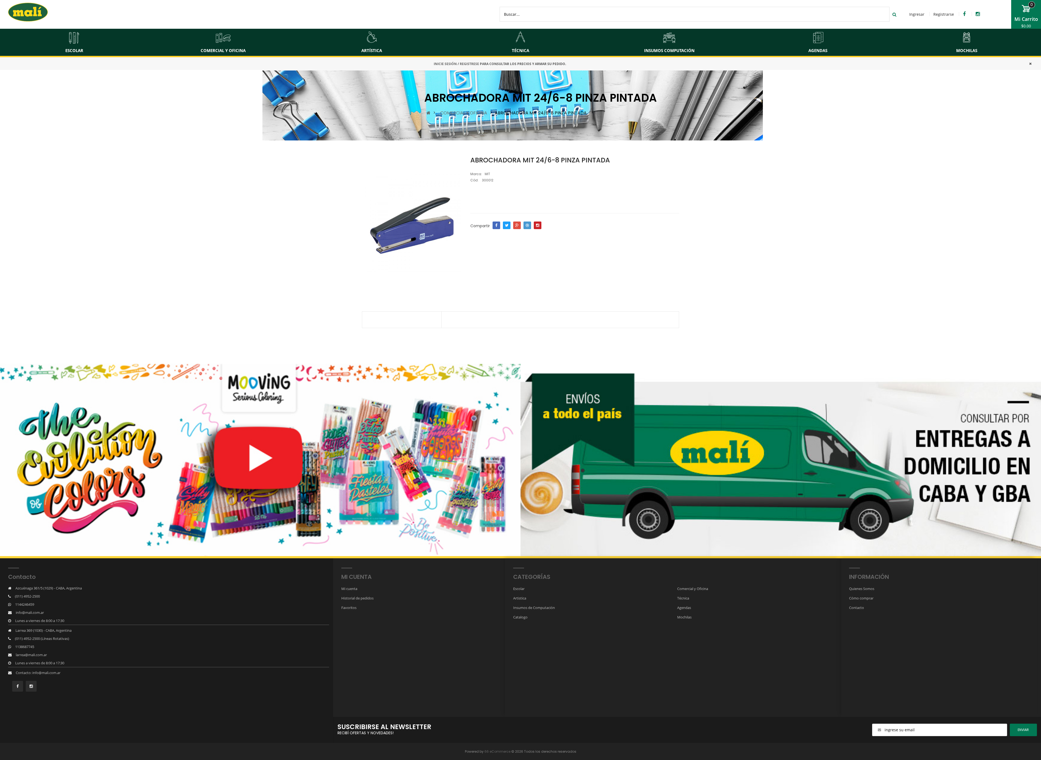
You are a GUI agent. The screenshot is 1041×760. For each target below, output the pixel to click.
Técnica (683, 598)
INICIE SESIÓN (445, 64)
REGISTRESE (469, 64)
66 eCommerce (497, 751)
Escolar (519, 588)
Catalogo (520, 617)
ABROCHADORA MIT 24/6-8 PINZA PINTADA (541, 113)
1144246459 (24, 604)
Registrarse (943, 14)
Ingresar (916, 14)
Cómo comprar (861, 598)
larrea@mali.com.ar (31, 654)
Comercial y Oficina (692, 588)
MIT (487, 174)
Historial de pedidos (357, 598)
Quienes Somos (861, 588)
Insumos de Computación (534, 607)
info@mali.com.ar (30, 612)
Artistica (519, 598)
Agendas (684, 607)
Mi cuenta (349, 588)
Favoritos (348, 607)
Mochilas (684, 617)
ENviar (1023, 729)
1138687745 (24, 646)
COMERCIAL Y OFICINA (463, 113)
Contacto (856, 607)
